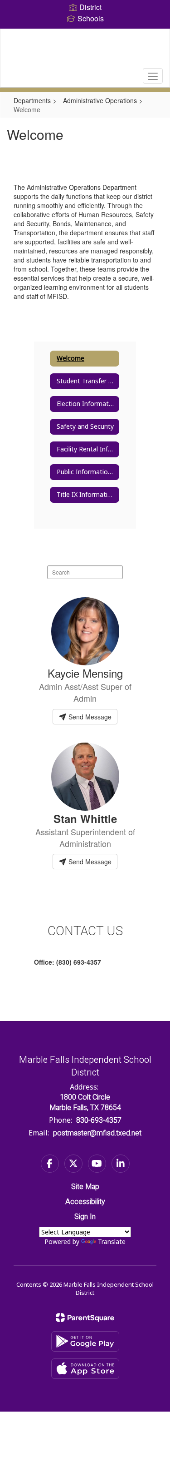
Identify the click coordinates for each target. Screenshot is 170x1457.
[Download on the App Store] (85, 1368)
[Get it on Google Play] (85, 1341)
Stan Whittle (85, 818)
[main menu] (153, 76)
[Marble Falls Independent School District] (85, 51)
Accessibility (85, 1201)
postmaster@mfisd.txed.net (97, 1133)
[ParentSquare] (85, 1317)
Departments (32, 100)
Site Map (85, 1186)
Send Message (89, 716)
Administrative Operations (100, 100)
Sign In (85, 1216)
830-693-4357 (98, 1120)
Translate (112, 1241)
